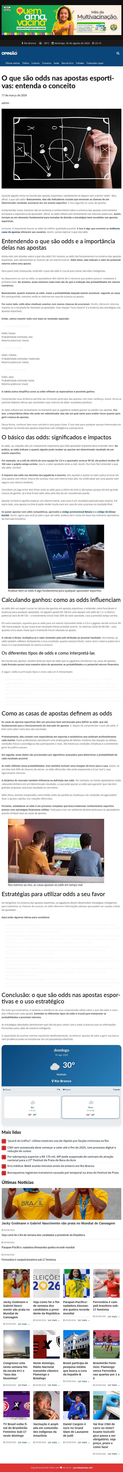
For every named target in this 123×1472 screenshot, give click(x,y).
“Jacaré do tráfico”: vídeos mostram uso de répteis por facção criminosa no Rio (58, 1141)
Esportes (36, 63)
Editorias (80, 63)
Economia (46, 63)
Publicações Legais (95, 63)
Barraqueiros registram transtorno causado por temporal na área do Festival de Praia (63, 1172)
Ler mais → (24, 1323)
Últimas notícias (12, 63)
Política (25, 63)
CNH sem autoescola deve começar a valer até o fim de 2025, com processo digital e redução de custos (61, 1149)
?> (16, 1283)
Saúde (56, 63)
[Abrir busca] (118, 53)
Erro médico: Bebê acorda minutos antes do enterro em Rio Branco (50, 1166)
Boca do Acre (68, 63)
